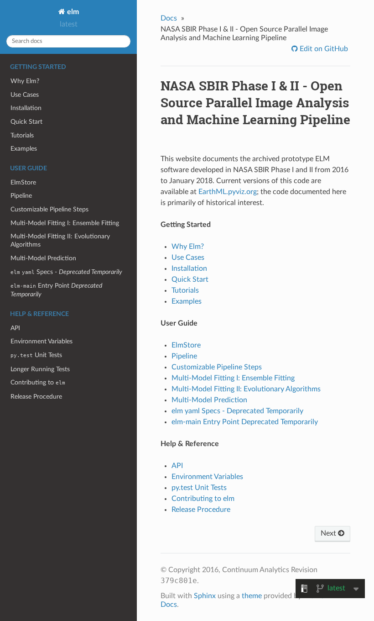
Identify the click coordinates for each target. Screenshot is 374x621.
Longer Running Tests (40, 369)
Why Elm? (24, 81)
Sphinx (205, 596)
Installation (26, 108)
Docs (169, 18)
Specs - (66, 271)
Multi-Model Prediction (43, 258)
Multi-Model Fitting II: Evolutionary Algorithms (60, 240)
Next (329, 533)
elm (72, 12)
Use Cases (24, 94)
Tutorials (22, 135)
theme (252, 596)
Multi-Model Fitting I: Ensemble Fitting (64, 223)
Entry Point (56, 290)
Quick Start (26, 121)
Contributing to (37, 382)
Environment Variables (41, 341)
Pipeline (21, 195)
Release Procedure (36, 396)
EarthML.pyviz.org (227, 191)
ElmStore (23, 182)
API (15, 328)
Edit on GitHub (323, 49)
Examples (23, 148)
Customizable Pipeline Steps (49, 209)
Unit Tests (36, 355)
